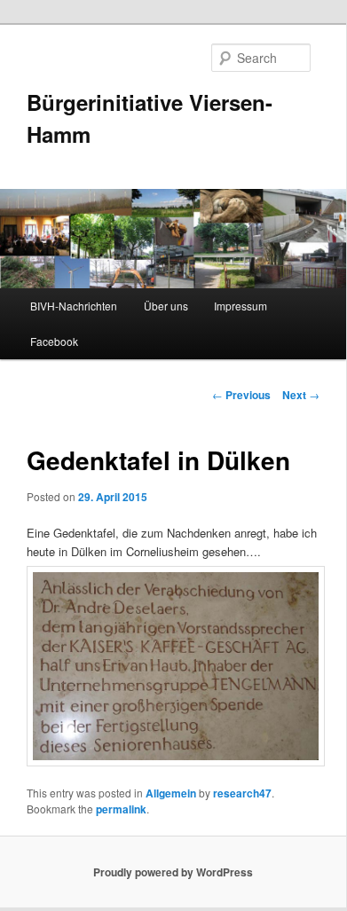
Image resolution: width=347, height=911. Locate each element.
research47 (242, 793)
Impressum (240, 305)
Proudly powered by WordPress (173, 872)
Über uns (166, 305)
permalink (121, 809)
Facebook (54, 341)
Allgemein (171, 793)
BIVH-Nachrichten (73, 305)
